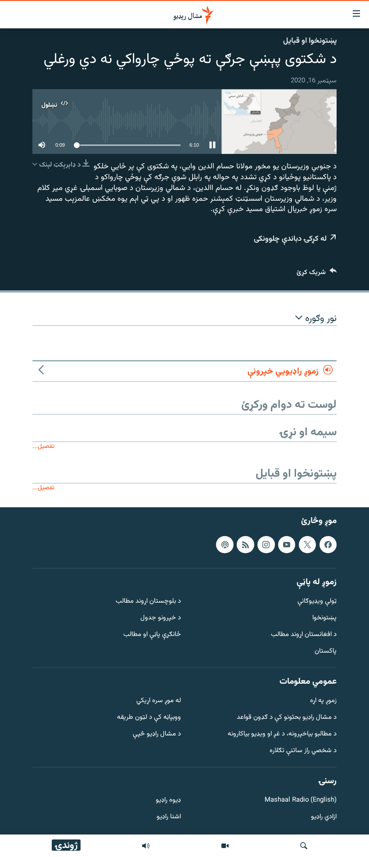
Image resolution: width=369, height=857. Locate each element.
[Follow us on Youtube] (286, 544)
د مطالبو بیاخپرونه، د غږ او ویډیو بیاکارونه (282, 734)
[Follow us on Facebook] (328, 544)
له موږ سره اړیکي (158, 701)
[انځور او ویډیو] (225, 845)
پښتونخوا (324, 618)
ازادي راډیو (324, 817)
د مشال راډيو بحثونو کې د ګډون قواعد (287, 717)
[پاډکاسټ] (224, 544)
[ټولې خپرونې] (145, 845)
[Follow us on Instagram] (265, 544)
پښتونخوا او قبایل (310, 41)
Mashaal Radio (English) (301, 800)
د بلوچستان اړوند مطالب (148, 601)
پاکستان (326, 651)
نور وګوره (319, 318)
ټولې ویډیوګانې (317, 601)
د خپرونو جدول (160, 618)
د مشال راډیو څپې (157, 734)
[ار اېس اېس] (245, 544)
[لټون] (303, 845)
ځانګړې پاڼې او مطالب (152, 635)
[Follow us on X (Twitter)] (307, 544)
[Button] (317, 274)
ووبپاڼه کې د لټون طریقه (149, 717)
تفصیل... (43, 446)
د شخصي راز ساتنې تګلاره (303, 750)
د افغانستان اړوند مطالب (304, 635)
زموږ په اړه (323, 701)
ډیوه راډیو (168, 800)
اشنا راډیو (169, 817)
